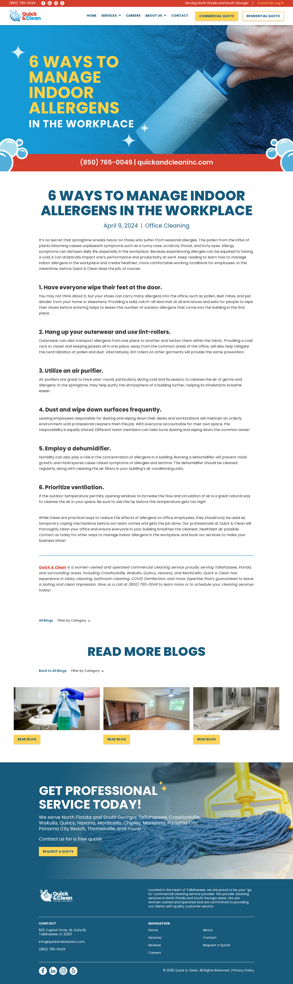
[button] (111, 16)
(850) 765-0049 (22, 3)
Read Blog (27, 739)
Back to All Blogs (53, 671)
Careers (133, 16)
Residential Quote (263, 16)
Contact (179, 16)
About (208, 930)
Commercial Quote (216, 16)
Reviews (154, 945)
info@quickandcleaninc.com (62, 942)
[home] (25, 15)
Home (92, 16)
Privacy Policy (243, 970)
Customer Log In (271, 3)
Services (155, 938)
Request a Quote (58, 852)
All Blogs (46, 620)
